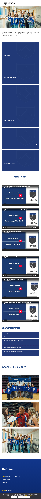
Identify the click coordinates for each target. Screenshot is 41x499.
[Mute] (35, 205)
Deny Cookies (20, 497)
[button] (20, 333)
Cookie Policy (27, 497)
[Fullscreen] (37, 205)
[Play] (3, 205)
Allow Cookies (14, 497)
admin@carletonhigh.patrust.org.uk (12, 476)
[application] (20, 195)
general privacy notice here (29, 495)
